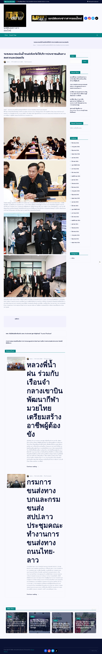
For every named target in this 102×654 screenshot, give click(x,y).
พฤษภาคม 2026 (76, 155)
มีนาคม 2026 (75, 163)
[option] (16, 624)
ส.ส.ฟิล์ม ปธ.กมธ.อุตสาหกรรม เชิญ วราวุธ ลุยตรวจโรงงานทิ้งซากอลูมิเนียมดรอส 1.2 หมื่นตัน (78, 95)
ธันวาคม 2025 (75, 174)
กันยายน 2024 (75, 229)
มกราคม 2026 (75, 170)
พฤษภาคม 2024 (76, 244)
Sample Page (12, 37)
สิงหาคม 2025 (75, 189)
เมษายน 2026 (75, 159)
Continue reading (32, 468)
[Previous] (93, 610)
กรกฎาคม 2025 (76, 192)
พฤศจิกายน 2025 (76, 178)
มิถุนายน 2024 (75, 240)
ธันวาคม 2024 (75, 218)
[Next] (95, 610)
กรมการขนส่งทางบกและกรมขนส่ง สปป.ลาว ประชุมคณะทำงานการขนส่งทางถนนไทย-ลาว (78, 88)
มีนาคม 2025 (75, 207)
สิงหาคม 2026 (75, 144)
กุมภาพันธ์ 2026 (76, 166)
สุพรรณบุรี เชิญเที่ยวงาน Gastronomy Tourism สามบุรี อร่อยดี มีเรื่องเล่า (78, 112)
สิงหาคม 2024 (75, 233)
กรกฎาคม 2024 (76, 237)
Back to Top (94, 652)
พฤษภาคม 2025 (76, 200)
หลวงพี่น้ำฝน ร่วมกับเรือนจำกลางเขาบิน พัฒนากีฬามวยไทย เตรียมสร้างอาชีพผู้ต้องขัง (78, 80)
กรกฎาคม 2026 (76, 148)
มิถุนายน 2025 (75, 196)
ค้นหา (73, 58)
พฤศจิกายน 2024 (76, 222)
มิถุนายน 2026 (75, 152)
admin (8, 63)
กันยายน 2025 (75, 185)
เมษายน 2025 (75, 203)
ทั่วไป (12, 63)
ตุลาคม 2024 (75, 226)
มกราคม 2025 (75, 214)
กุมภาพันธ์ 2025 (76, 211)
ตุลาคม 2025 (75, 181)
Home (6, 37)
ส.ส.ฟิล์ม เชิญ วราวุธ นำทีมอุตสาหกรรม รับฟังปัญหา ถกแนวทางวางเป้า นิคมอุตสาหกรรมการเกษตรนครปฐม (16, 625)
